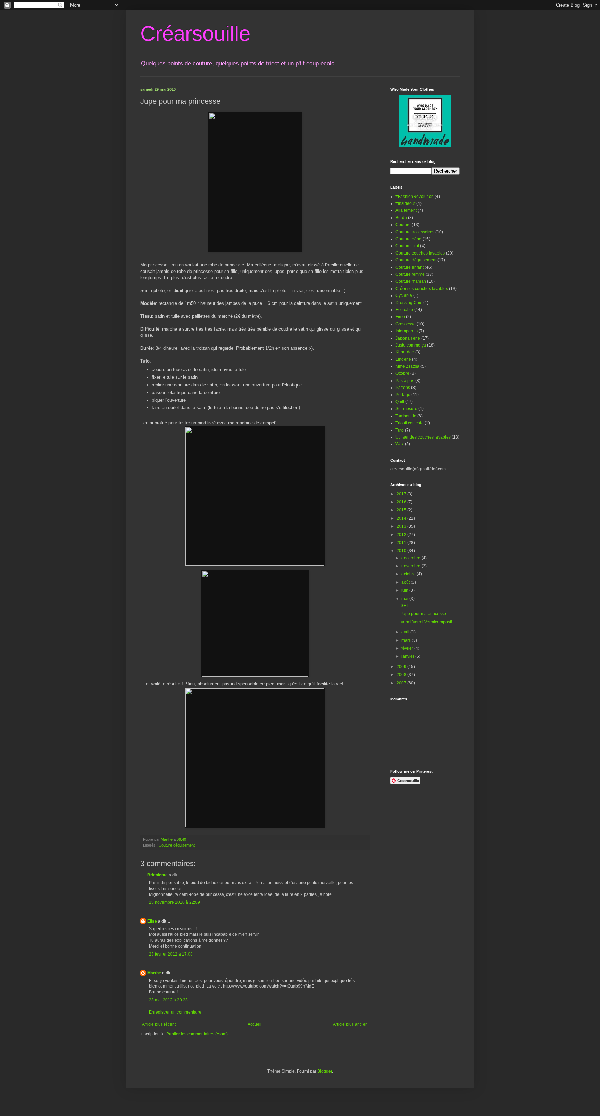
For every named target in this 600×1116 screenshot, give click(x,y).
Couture (403, 224)
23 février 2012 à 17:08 (171, 954)
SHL (405, 605)
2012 (402, 534)
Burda (401, 217)
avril (405, 632)
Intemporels (406, 330)
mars (406, 640)
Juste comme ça (410, 345)
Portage (402, 394)
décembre (411, 558)
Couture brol (407, 245)
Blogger (324, 1071)
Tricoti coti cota (409, 422)
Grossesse (405, 324)
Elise (152, 921)
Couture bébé (408, 238)
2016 (402, 502)
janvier (408, 656)
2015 (402, 510)
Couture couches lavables (420, 253)
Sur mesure (406, 408)
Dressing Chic (408, 302)
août (406, 582)
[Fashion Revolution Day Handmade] (425, 145)
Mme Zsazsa (407, 366)
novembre (411, 566)
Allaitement (406, 210)
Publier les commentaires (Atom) (197, 1034)
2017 (402, 494)
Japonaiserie (407, 338)
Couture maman (410, 281)
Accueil (254, 1024)
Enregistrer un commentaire (175, 1012)
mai (405, 598)
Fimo (400, 316)
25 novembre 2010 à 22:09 (174, 902)
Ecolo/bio (404, 309)
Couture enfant (409, 267)
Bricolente (157, 875)
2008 (402, 674)
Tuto (399, 430)
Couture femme (410, 274)
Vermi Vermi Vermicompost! (426, 621)
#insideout (405, 203)
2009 (402, 666)
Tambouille (405, 416)
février (407, 648)
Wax (399, 444)
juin (405, 590)
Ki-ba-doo (404, 352)
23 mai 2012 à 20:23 (168, 1000)
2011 (402, 542)
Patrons (402, 387)
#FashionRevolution (414, 196)
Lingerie (403, 359)
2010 (402, 550)
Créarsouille (195, 33)
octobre (409, 574)
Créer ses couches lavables (421, 288)
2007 (402, 683)
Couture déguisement (177, 845)
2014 (402, 518)
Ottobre (402, 373)
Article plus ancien (350, 1024)
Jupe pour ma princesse (423, 613)
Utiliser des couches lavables (423, 437)
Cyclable (403, 295)
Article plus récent (159, 1024)
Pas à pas (404, 380)
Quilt (399, 401)
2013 (402, 526)
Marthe (154, 973)
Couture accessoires (414, 232)
